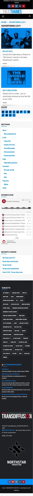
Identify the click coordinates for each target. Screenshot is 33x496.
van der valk (27, 353)
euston (21, 300)
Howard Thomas (6, 308)
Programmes (6, 181)
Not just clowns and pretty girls (10, 261)
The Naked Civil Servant (8, 346)
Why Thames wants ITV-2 (9, 258)
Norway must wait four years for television (14, 394)
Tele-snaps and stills (9, 170)
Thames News (13, 342)
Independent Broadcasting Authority (20, 308)
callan (12, 296)
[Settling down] (16, 77)
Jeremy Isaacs (22, 315)
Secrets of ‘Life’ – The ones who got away (12, 272)
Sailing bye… (6, 369)
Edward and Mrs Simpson (8, 300)
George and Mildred (26, 304)
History (4, 130)
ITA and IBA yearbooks (9, 148)
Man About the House (23, 323)
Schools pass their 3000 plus (11, 374)
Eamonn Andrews (19, 296)
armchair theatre (16, 293)
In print (4, 137)
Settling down (10, 90)
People (4, 159)
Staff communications (9, 152)
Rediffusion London (7, 334)
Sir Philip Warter (16, 338)
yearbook (5, 357)
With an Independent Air (10, 134)
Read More (5, 63)
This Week (14, 353)
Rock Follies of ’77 (7, 338)
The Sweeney (27, 346)
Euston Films (5, 304)
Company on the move (9, 144)
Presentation (6, 166)
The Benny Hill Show (23, 342)
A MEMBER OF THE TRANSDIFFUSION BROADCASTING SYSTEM (16, 1)
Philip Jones (16, 330)
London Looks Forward (8, 319)
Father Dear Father (15, 304)
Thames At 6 (5, 342)
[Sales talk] (16, 38)
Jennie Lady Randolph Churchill (9, 315)
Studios (4, 188)
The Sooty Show (19, 346)
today (20, 353)
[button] (3, 16)
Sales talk (8, 51)
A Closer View (7, 141)
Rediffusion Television (18, 334)
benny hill (24, 293)
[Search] (30, 16)
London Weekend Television (21, 319)
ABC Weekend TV (6, 293)
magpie (15, 323)
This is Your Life (6, 353)
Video (5, 173)
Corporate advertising (9, 155)
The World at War (18, 349)
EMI (17, 300)
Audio (5, 177)
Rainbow (24, 330)
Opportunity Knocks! (7, 330)
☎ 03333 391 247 (8, 430)
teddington (25, 338)
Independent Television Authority (10, 311)
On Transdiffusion (12, 364)
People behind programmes (10, 163)
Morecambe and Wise (7, 327)
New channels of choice (9, 381)
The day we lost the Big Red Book (11, 268)
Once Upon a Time (17, 327)
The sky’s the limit (7, 265)
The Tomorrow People (7, 349)
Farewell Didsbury (7, 387)
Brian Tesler (5, 296)
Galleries (6, 184)
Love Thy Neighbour (7, 323)
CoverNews (23, 488)
